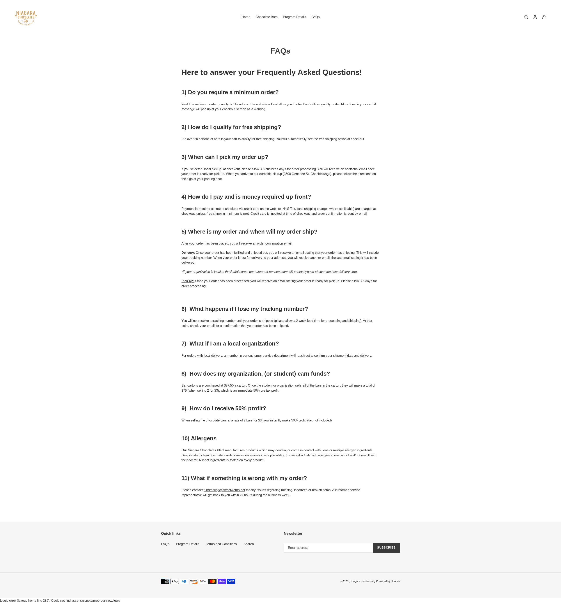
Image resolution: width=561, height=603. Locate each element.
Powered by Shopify (388, 581)
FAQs (165, 544)
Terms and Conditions (221, 544)
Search (248, 544)
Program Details (187, 544)
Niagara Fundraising (363, 581)
